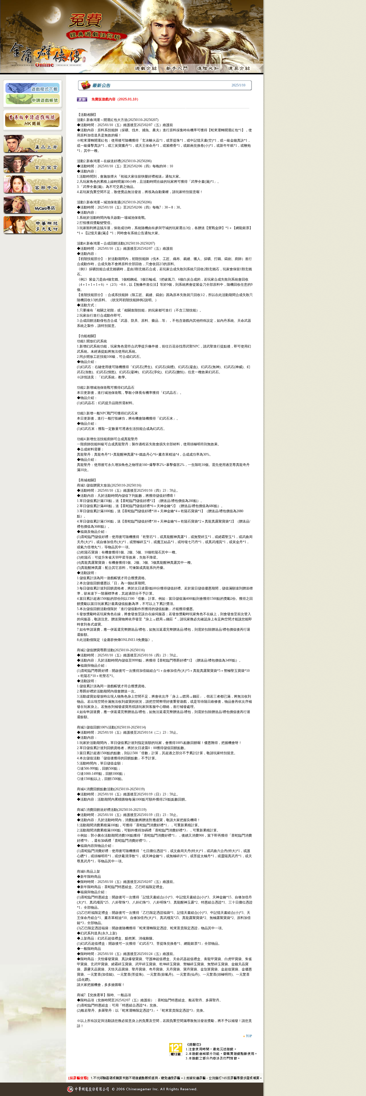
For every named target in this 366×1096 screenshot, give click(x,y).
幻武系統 (108, 377)
